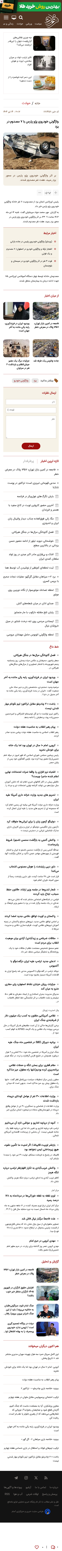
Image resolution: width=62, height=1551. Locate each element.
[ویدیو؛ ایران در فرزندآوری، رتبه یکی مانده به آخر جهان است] (16, 311)
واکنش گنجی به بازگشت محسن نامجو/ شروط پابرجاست (32, 842)
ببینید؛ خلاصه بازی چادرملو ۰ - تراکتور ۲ (40, 1389)
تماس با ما (40, 1487)
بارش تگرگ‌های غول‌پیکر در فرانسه (35, 496)
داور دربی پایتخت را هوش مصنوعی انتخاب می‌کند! (34, 869)
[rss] (46, 1478)
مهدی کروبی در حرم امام (42, 1241)
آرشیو (28, 1487)
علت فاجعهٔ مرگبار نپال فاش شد (38, 1219)
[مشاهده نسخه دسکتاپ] (14, 17)
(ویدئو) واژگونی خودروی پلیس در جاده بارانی (31, 242)
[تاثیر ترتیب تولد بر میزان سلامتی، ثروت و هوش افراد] (44, 63)
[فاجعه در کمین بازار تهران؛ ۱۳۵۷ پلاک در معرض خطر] (46, 311)
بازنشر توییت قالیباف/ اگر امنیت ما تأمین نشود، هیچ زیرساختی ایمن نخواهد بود (31, 1147)
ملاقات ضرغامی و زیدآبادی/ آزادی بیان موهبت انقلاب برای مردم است (32, 940)
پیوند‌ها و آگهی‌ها (13, 1487)
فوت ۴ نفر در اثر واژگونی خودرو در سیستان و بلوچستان (31, 263)
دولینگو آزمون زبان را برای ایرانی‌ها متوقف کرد (31, 821)
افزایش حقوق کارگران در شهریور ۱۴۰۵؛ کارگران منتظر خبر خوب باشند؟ (19, 1292)
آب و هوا (17, 1494)
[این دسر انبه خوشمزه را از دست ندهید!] (44, 83)
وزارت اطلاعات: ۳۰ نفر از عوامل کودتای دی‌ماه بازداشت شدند (33, 1098)
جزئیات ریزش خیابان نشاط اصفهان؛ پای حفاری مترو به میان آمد (32, 986)
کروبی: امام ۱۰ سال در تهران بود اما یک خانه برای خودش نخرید (33, 747)
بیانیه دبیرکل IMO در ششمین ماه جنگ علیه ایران (33, 1044)
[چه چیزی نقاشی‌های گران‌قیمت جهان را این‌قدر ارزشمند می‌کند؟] (44, 43)
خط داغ (54, 647)
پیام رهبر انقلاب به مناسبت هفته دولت (34, 727)
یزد (35, 381)
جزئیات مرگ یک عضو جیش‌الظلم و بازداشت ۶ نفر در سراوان (17, 364)
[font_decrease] (40, 193)
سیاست (38, 24)
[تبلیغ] (31, 6)
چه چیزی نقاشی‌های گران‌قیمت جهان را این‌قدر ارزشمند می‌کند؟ (20, 41)
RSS (7, 1494)
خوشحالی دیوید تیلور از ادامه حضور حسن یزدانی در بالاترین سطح (34, 543)
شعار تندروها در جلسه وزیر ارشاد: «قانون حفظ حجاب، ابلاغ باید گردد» (32, 892)
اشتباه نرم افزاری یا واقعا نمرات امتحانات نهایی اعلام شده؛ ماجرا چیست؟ (32, 774)
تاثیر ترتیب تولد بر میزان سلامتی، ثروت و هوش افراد (20, 61)
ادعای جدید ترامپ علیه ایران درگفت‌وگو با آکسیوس (34, 963)
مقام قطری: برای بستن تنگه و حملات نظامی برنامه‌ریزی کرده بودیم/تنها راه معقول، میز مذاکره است (33, 1070)
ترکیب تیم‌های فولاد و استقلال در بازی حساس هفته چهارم (31, 1448)
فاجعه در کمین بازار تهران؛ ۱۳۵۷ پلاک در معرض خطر (46, 325)
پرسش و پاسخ (49, 1494)
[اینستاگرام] (26, 1478)
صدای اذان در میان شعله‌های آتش (35, 603)
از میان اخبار (52, 296)
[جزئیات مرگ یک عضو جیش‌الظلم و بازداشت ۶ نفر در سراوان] (16, 348)
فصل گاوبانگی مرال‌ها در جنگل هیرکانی (33, 532)
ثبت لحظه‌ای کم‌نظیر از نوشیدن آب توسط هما (29, 568)
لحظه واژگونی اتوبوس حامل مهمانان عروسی (30, 635)
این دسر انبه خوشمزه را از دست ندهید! (20, 79)
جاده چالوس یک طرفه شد (46, 361)
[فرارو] (51, 21)
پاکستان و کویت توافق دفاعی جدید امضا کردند (29, 916)
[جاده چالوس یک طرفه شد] (46, 348)
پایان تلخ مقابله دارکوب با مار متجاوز (34, 612)
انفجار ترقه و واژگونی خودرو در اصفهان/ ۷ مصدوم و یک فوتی (29, 251)
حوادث (20, 24)
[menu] (6, 17)
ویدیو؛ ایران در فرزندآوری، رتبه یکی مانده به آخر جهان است (17, 327)
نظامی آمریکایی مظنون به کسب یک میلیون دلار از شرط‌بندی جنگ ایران (32, 1018)
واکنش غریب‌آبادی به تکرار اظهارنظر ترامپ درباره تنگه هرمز (31, 1170)
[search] (21, 18)
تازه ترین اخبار (50, 461)
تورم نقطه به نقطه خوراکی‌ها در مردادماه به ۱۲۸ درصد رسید (32, 1198)
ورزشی (29, 24)
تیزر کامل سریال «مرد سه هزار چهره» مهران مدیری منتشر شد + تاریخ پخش (32, 1356)
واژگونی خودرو (21, 381)
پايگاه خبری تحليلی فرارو (24, 1502)
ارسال (31, 446)
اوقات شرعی (32, 1494)
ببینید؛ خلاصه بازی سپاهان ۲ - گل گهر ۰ (40, 1439)
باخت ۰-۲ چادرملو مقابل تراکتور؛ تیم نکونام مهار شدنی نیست (32, 706)
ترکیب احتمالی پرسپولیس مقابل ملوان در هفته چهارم (34, 1397)
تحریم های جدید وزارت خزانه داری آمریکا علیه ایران (32, 797)
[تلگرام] (16, 1478)
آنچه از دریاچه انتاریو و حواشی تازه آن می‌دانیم (30, 1123)
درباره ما (54, 1487)
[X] (36, 1478)
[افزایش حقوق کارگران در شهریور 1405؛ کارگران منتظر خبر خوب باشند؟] (47, 1293)
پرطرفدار (28, 461)
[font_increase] (56, 193)
